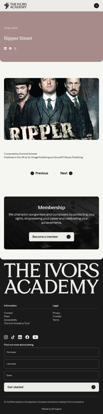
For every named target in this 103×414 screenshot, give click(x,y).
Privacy (56, 312)
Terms (56, 319)
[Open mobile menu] (96, 5)
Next (63, 173)
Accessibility (10, 319)
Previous (42, 173)
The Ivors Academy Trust (16, 323)
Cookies (57, 316)
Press (7, 316)
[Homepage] (15, 6)
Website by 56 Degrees (52, 409)
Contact (8, 312)
